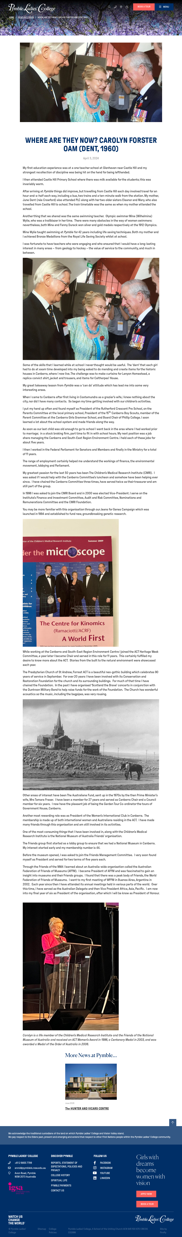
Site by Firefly (163, 1231)
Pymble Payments (61, 1185)
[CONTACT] (115, 7)
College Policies (57, 1231)
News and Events (26, 17)
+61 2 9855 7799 (23, 1162)
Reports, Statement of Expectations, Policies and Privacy (66, 1166)
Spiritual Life (59, 1180)
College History (60, 1175)
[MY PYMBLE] (127, 7)
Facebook (105, 1162)
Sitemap (42, 1228)
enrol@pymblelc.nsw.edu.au (30, 1168)
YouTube (105, 1173)
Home (11, 17)
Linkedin (105, 1178)
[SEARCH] (109, 7)
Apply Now (146, 1194)
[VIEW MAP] (121, 7)
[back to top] (172, 1122)
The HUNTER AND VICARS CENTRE (87, 1108)
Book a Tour (147, 1204)
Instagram (106, 1168)
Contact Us (57, 1190)
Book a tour (144, 6)
